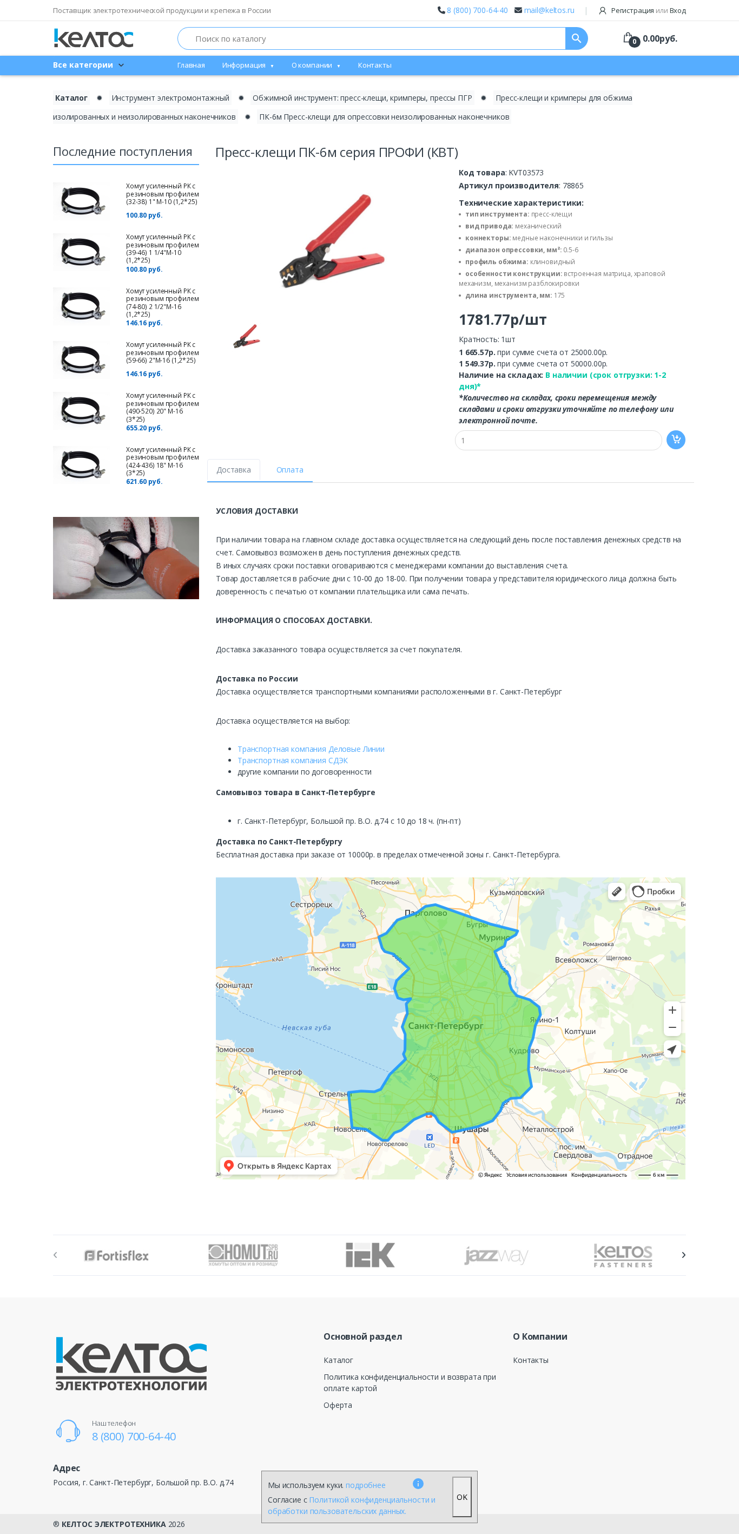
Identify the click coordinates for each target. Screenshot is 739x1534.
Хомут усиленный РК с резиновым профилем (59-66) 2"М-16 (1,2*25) (162, 352)
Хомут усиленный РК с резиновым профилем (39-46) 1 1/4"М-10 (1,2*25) (162, 248)
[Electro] (93, 38)
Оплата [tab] (289, 469)
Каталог (71, 98)
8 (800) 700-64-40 (477, 10)
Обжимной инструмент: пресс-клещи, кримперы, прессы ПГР (362, 98)
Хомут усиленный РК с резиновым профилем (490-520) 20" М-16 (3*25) (162, 407)
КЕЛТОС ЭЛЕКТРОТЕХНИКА (114, 1524)
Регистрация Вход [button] (648, 10)
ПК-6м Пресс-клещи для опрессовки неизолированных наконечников (384, 117)
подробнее (366, 1485)
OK (462, 1497)
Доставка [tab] (233, 469)
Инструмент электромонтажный (170, 98)
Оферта (338, 1405)
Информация (244, 65)
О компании (312, 65)
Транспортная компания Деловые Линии (311, 749)
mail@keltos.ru (549, 10)
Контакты (375, 65)
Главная (191, 65)
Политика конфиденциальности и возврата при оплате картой (410, 1382)
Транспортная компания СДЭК (292, 760)
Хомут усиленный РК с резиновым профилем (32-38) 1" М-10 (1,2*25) (162, 193)
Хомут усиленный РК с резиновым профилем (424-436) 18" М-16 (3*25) (162, 461)
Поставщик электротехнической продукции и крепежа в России (162, 10)
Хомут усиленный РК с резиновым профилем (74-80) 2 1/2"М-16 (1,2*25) (162, 302)
